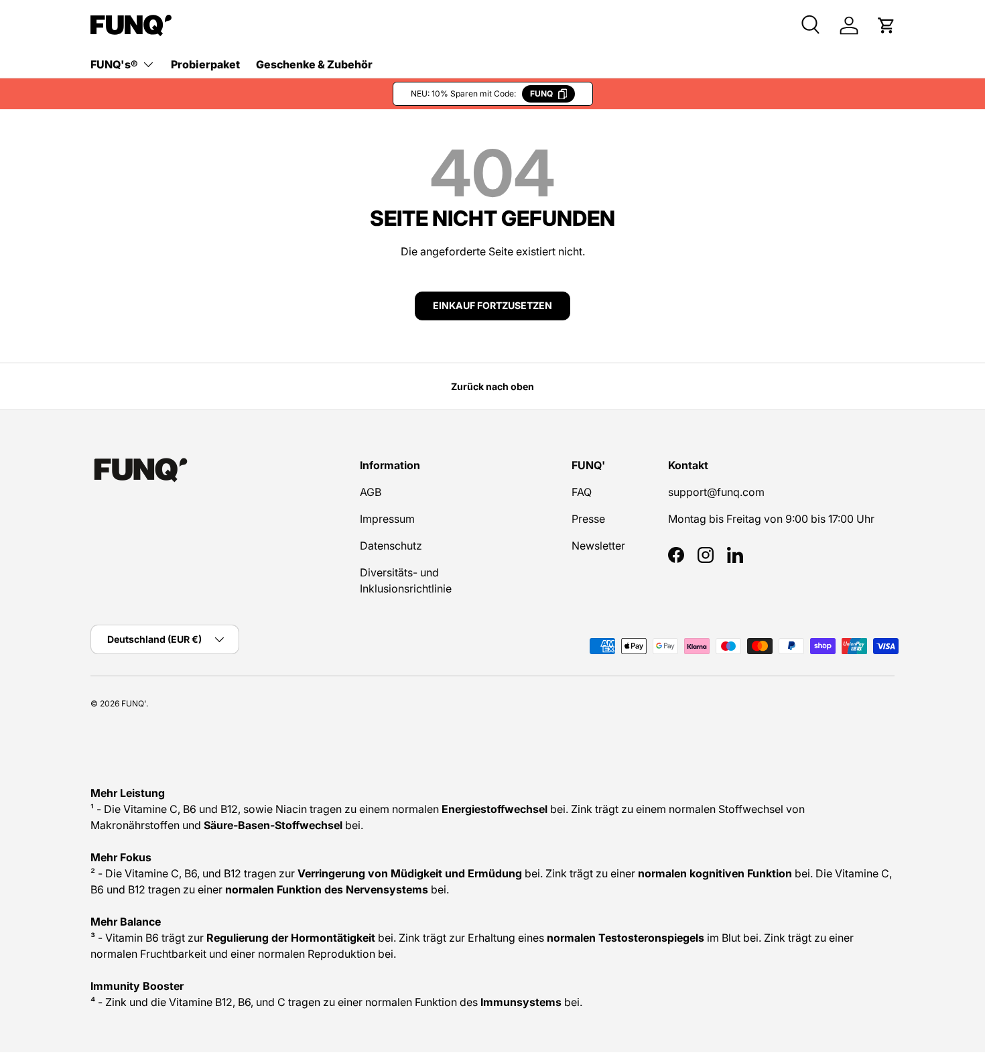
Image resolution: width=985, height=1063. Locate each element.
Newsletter (598, 545)
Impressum (387, 518)
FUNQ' (133, 703)
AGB (370, 492)
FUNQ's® (114, 64)
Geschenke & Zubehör (314, 64)
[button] (886, 25)
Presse (588, 518)
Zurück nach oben (492, 386)
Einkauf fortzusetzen (492, 305)
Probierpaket (205, 64)
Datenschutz (391, 545)
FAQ (582, 492)
